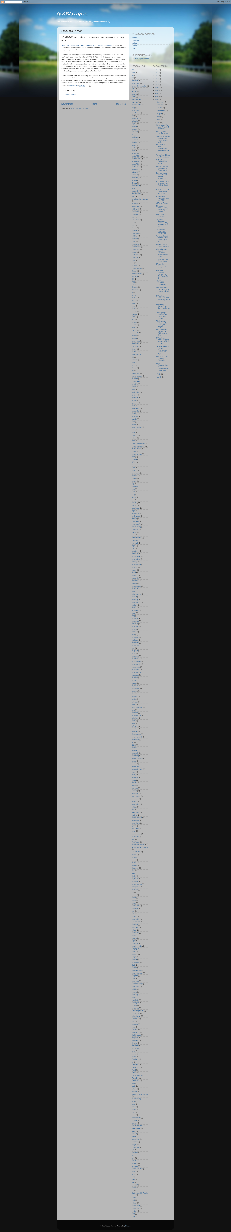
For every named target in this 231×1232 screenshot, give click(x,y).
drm (133, 300)
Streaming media (138, 1011)
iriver (133, 465)
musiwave (135, 675)
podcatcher (135, 804)
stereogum (135, 1003)
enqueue (135, 325)
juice (133, 492)
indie (133, 441)
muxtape (135, 678)
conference (135, 255)
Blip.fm (134, 183)
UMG (133, 1086)
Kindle (134, 497)
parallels (135, 750)
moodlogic (135, 618)
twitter (134, 1073)
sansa (134, 900)
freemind (135, 379)
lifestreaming (136, 527)
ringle (133, 876)
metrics (134, 583)
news (133, 704)
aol (133, 116)
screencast (135, 906)
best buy (135, 153)
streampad (135, 1013)
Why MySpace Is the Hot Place (162, 132)
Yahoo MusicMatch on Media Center (163, 156)
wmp (133, 1180)
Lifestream (135, 521)
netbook (134, 696)
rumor (134, 898)
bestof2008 (135, 161)
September (161, 111)
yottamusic (135, 1208)
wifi (133, 1150)
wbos (133, 1131)
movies (134, 629)
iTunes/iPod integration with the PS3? (162, 198)
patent (134, 761)
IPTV (133, 462)
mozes (134, 632)
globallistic (72, 14)
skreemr (134, 954)
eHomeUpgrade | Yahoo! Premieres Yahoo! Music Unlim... (162, 252)
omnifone (135, 729)
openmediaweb (137, 737)
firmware (135, 360)
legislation (135, 513)
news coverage (137, 707)
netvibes (135, 702)
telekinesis (135, 1032)
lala (133, 500)
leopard (134, 519)
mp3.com (135, 640)
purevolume (136, 823)
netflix (134, 699)
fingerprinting (136, 354)
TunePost (135, 1059)
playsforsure (136, 796)
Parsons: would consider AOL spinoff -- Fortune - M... (162, 175)
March (159, 377)
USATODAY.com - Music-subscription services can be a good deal (86, 45)
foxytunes (135, 373)
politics (134, 807)
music (134, 653)
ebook (134, 309)
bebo (133, 151)
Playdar (134, 783)
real (133, 839)
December (160, 102)
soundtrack (135, 986)
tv (132, 1062)
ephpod (134, 327)
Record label (136, 852)
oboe (133, 723)
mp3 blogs (135, 637)
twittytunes (135, 1081)
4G (133, 78)
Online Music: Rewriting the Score (161, 161)
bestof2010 (135, 167)
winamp (134, 1163)
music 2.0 (135, 656)
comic (134, 241)
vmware (134, 1120)
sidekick (135, 935)
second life (135, 919)
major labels (136, 559)
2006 (157, 96)
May (158, 123)
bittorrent (135, 175)
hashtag (134, 414)
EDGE (134, 311)
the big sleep (136, 1035)
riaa (133, 871)
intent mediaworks (138, 446)
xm (133, 1190)
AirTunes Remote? (162, 203)
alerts (134, 97)
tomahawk (135, 1046)
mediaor (134, 567)
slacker (134, 960)
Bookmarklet (136, 194)
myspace (135, 686)
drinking (134, 298)
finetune (134, 352)
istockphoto (136, 473)
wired (133, 1171)
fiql (133, 357)
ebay (133, 306)
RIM (133, 873)
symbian (135, 1024)
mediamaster (136, 564)
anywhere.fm (136, 113)
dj (132, 292)
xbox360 (135, 1185)
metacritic (135, 578)
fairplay (134, 338)
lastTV (134, 505)
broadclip (135, 203)
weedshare (135, 1139)
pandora (134, 748)
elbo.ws (134, 314)
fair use (134, 336)
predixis (134, 815)
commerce (135, 244)
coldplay (135, 236)
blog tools (135, 191)
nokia (133, 721)
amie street (136, 110)
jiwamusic (135, 486)
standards (135, 1000)
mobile (134, 608)
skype (134, 957)
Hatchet (134, 38)
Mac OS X (135, 551)
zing (133, 1214)
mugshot (135, 651)
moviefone (135, 626)
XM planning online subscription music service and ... (163, 139)
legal (133, 511)
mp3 (133, 634)
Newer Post (67, 104)
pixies (134, 780)
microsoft (135, 589)
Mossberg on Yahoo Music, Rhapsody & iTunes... (162, 208)
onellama (135, 731)
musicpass (135, 669)
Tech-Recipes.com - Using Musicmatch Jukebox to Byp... (162, 350)
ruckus (134, 895)
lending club (136, 516)
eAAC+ (134, 303)
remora (134, 857)
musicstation (136, 672)
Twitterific (135, 1078)
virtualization (136, 1118)
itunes (134, 478)
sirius (133, 951)
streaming (135, 1008)
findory (134, 349)
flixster (134, 368)
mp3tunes (135, 645)
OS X (134, 745)
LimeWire (135, 529)
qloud (133, 826)
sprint (134, 997)
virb (133, 1112)
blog (133, 188)
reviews (134, 865)
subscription (136, 1016)
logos (133, 546)
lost (133, 548)
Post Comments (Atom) (79, 108)
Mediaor (134, 43)
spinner (134, 992)
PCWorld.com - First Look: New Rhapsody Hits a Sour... (163, 298)
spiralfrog (135, 995)
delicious (135, 276)
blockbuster (136, 186)
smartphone (136, 962)
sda (133, 911)
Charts (134, 228)
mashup (134, 562)
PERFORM (136, 766)
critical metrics (137, 268)
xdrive (134, 1188)
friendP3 (135, 384)
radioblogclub (136, 834)
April (158, 374)
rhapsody (135, 868)
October (160, 108)
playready (135, 793)
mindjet (134, 597)
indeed (134, 438)
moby (134, 613)
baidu (133, 145)
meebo (134, 570)
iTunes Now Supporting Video (161, 266)
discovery (135, 290)
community (135, 249)
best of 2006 (136, 156)
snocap (134, 968)
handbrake (135, 411)
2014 (157, 73)
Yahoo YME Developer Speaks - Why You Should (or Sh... (162, 222)
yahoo (134, 1203)
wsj (133, 1182)
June (159, 120)
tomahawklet (136, 1048)
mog (133, 616)
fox (133, 371)
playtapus (135, 799)
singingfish (135, 949)
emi (133, 319)
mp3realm (135, 643)
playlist (134, 791)
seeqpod (135, 925)
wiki (133, 1158)
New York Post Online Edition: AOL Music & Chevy (162, 332)
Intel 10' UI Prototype (160, 215)
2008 (133, 72)
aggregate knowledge (139, 86)
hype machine (136, 427)
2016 (157, 70)
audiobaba (135, 137)
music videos (136, 661)
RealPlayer (135, 842)
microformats (136, 586)
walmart (134, 1123)
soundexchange (137, 984)
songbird (135, 976)
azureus (134, 143)
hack (133, 406)
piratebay (135, 777)
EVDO (134, 330)
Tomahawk (135, 40)
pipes (133, 772)
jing (133, 484)
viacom (134, 1107)
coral (133, 260)
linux (133, 535)
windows (135, 1166)
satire (134, 903)
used (133, 1104)
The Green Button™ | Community (161, 282)
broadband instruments (140, 199)
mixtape (134, 605)
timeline (134, 1043)
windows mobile (137, 1169)
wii (133, 1155)
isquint (134, 470)
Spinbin (134, 46)
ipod (133, 457)
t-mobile (134, 1030)
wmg (133, 1177)
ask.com (135, 132)
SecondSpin (136, 922)
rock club (135, 881)
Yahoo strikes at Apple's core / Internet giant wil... (162, 238)
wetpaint (135, 1142)
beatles (134, 148)
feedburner (135, 344)
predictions (135, 812)
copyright (135, 257)
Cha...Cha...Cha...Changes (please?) (162, 358)
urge (133, 1101)
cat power (135, 214)
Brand (134, 196)
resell (133, 860)
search (134, 916)
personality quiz (137, 769)
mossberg (135, 621)
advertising (135, 83)
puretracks (135, 820)
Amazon (135, 102)
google (134, 395)
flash (133, 362)
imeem (134, 435)
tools (133, 1051)
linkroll (134, 532)
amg (133, 108)
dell (133, 279)
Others (134, 48)
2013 (157, 76)
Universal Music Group (140, 1094)
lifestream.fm (136, 524)
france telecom (137, 376)
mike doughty (136, 594)
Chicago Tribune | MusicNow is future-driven (162, 168)
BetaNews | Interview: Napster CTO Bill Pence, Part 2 (162, 274)
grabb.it (134, 400)
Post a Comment (70, 95)
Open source (136, 734)
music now (135, 659)
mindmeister (136, 602)
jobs (133, 489)
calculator (135, 212)
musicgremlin (136, 664)
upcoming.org (136, 1099)
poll (133, 810)
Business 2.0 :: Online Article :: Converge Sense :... (163, 307)
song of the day (137, 973)
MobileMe (135, 610)
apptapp (134, 129)
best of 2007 (136, 159)
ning (133, 710)
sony (133, 978)
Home (94, 104)
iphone (134, 451)
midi (133, 591)
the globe (135, 1038)
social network (137, 970)
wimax (134, 1161)
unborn (134, 1089)
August (159, 114)
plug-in (134, 801)
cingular (134, 230)
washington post (137, 1126)
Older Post (121, 104)
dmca (134, 295)
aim (133, 89)
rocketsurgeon (137, 884)
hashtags (135, 416)
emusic (134, 322)
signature (135, 943)
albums (134, 94)
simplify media (137, 946)
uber (133, 1083)
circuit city (135, 233)
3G (133, 75)
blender (134, 180)
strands (134, 1005)
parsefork (135, 753)
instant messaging (138, 443)
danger (134, 271)
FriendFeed (136, 381)
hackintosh (135, 408)
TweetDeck (135, 1067)
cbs (133, 217)
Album (134, 91)
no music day (136, 715)
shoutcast (135, 933)
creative (134, 265)
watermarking (136, 1128)
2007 (133, 70)
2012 (157, 79)
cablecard (135, 209)
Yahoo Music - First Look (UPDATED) (161, 231)
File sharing (136, 346)
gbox (133, 389)
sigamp (134, 938)
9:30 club (135, 81)
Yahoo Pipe (136, 1205)
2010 (157, 85)
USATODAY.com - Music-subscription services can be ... (162, 148)
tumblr (134, 1056)
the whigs (135, 1040)
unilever (134, 1091)
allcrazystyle (136, 99)
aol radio (135, 121)
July (158, 117)
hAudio (134, 419)
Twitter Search (137, 1075)
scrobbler (135, 908)
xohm (134, 1197)
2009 (157, 87)
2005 (157, 99)
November (160, 105)
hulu (133, 422)
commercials (136, 247)
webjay (134, 1136)
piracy (134, 775)
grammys (135, 403)
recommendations (138, 845)
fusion (134, 387)
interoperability (137, 449)
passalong (135, 756)
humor (134, 424)
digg (133, 282)
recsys (134, 854)
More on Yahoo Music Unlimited (162, 245)
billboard (135, 172)
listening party (136, 538)
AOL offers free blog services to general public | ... (162, 290)
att (133, 134)
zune (133, 1216)
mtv (133, 648)
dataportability (136, 274)
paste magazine (137, 758)
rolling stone (136, 887)
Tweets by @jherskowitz (140, 59)
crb (133, 263)
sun (133, 1021)
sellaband (135, 927)
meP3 (134, 573)
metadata (135, 581)
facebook (135, 333)
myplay (134, 683)
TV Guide (135, 1065)
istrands (134, 476)
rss (133, 892)
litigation (135, 540)
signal (134, 941)
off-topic (134, 726)
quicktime (135, 828)
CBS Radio (135, 220)
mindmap (135, 599)
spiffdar (134, 989)
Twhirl (134, 1070)
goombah (135, 398)
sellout (134, 930)
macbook (135, 554)
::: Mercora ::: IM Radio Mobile (162, 260)
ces (133, 225)
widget (134, 1145)
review (134, 863)
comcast (135, 238)
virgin (133, 1115)
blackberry (135, 178)
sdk (133, 914)
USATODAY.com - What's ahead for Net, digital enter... (162, 184)
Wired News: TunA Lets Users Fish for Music (162, 127)
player (134, 785)
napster (134, 691)
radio (133, 831)
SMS (133, 965)
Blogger (128, 1226)
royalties (135, 889)
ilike (133, 430)
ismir (133, 468)
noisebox (135, 718)
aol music (135, 118)
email (133, 317)
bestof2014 (135, 169)
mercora (134, 575)
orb (133, 742)
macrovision (136, 556)
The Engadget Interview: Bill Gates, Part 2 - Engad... (162, 315)
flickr (133, 365)
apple (133, 124)
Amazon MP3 (136, 105)
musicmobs (136, 667)
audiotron (135, 140)
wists (133, 1174)
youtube (134, 1211)
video (133, 1109)
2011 (157, 82)
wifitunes (135, 1153)
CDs (133, 222)
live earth (135, 543)
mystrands (135, 688)
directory (135, 287)
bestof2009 (135, 164)
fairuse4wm (136, 341)
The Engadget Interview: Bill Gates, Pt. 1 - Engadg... (162, 323)
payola (134, 764)
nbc (133, 694)
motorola (135, 624)
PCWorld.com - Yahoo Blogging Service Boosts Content (162, 340)
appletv (134, 126)
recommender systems (140, 847)
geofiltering (135, 392)
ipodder (134, 459)
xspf (133, 1200)
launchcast (135, 508)
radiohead (135, 836)
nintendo (135, 713)
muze (134, 680)
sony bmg (135, 981)
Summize (135, 1019)
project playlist (137, 818)
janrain (134, 481)
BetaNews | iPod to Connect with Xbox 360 (163, 191)
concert (134, 252)
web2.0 (134, 1134)
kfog (133, 494)
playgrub (135, 788)
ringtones (135, 879)
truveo (134, 1054)
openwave (135, 739)
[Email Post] (90, 86)
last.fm (134, 503)
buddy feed (135, 206)
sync (133, 1027)
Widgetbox (135, 1147)
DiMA (134, 284)
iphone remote (137, 454)
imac (133, 433)
